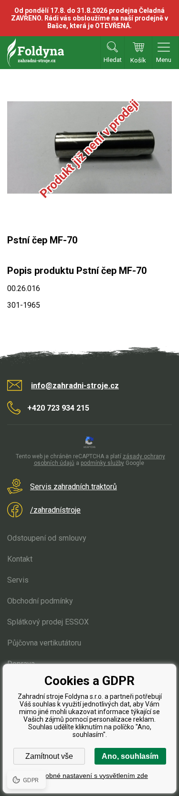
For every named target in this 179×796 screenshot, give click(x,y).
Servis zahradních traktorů (73, 486)
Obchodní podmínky (40, 600)
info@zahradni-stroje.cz (75, 385)
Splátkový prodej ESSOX (48, 621)
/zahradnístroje (55, 509)
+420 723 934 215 (58, 408)
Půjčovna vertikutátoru (44, 642)
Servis (18, 579)
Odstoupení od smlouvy (46, 538)
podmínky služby (102, 463)
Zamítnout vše (49, 756)
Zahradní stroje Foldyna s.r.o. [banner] (35, 52)
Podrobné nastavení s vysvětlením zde (89, 775)
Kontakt (19, 559)
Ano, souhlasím (130, 756)
